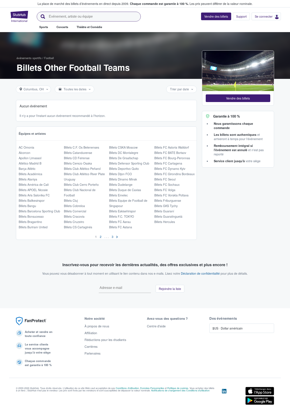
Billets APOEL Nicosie (33, 190)
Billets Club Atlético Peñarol (82, 168)
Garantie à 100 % (226, 116)
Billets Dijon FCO (120, 174)
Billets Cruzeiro (74, 222)
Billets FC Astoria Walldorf (171, 147)
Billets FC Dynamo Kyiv (169, 168)
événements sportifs (29, 58)
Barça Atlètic (27, 168)
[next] (117, 236)
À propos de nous (96, 326)
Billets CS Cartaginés (78, 227)
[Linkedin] (224, 397)
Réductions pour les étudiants (105, 339)
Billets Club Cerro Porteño (81, 184)
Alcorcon (24, 153)
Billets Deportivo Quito (124, 168)
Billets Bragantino (30, 222)
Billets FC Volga (164, 190)
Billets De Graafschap (123, 158)
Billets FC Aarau (120, 222)
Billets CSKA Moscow (123, 147)
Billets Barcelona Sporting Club (39, 211)
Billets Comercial (75, 211)
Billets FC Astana (120, 227)
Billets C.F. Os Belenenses (81, 147)
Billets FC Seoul (165, 179)
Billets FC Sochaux (167, 184)
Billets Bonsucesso (31, 216)
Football (49, 58)
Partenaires (92, 353)
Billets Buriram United (33, 227)
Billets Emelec (118, 195)
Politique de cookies (177, 388)
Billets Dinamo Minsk (123, 179)
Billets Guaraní (164, 211)
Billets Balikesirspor (32, 200)
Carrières (91, 346)
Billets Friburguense (167, 200)
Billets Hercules (164, 222)
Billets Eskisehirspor (122, 211)
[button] (238, 98)
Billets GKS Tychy (166, 206)
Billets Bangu (27, 206)
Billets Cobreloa (74, 206)
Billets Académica (30, 174)
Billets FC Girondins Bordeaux (174, 174)
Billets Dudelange (120, 184)
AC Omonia (26, 147)
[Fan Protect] (31, 321)
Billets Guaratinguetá (168, 216)
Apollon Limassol (30, 158)
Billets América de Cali (34, 184)
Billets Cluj (71, 200)
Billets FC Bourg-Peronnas (172, 158)
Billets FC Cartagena (168, 163)
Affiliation (90, 333)
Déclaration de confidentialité (200, 273)
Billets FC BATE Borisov (170, 153)
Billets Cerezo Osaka (78, 163)
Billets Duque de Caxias (125, 190)
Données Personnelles (152, 388)
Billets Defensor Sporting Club (129, 163)
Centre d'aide (156, 326)
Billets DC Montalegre (123, 153)
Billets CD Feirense (77, 158)
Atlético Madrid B (30, 163)
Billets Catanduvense (78, 153)
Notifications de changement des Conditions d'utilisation (180, 390)
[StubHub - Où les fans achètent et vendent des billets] (19, 16)
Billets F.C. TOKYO (121, 216)
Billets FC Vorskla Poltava (171, 195)
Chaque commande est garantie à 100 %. (159, 3)
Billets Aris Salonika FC (34, 195)
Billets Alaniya (28, 179)
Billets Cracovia (74, 216)
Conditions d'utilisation (127, 388)
